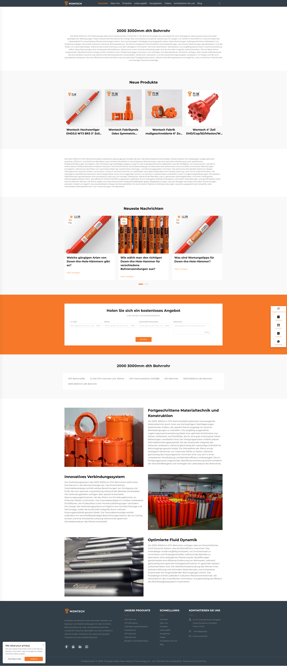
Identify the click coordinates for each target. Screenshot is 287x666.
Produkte (127, 3)
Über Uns (115, 3)
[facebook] (66, 647)
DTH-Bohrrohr (130, 634)
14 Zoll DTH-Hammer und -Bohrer (107, 378)
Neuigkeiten (155, 3)
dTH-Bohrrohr (171, 378)
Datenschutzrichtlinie (194, 661)
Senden (143, 339)
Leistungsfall (140, 3)
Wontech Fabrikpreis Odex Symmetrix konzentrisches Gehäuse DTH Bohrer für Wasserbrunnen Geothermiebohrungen (123, 131)
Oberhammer (130, 637)
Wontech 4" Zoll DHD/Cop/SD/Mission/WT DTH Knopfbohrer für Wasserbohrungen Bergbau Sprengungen (204, 131)
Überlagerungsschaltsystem (136, 626)
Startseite (103, 3)
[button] (141, 284)
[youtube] (73, 647)
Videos (167, 3)
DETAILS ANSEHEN (83, 108)
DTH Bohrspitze (131, 623)
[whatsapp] (87, 647)
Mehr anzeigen (73, 273)
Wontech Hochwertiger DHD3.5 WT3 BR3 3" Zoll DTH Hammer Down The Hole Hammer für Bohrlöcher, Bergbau (83, 131)
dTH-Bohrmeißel (76, 378)
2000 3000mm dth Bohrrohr (82, 384)
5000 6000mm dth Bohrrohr (197, 378)
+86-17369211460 (200, 631)
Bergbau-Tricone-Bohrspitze (136, 641)
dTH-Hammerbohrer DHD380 (144, 378)
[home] (73, 3)
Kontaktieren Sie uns (184, 3)
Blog (199, 3)
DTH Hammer (130, 619)
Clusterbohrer (130, 630)
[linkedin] (80, 647)
